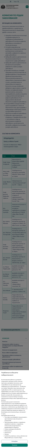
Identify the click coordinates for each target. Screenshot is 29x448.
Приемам (14, 445)
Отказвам (15, 441)
